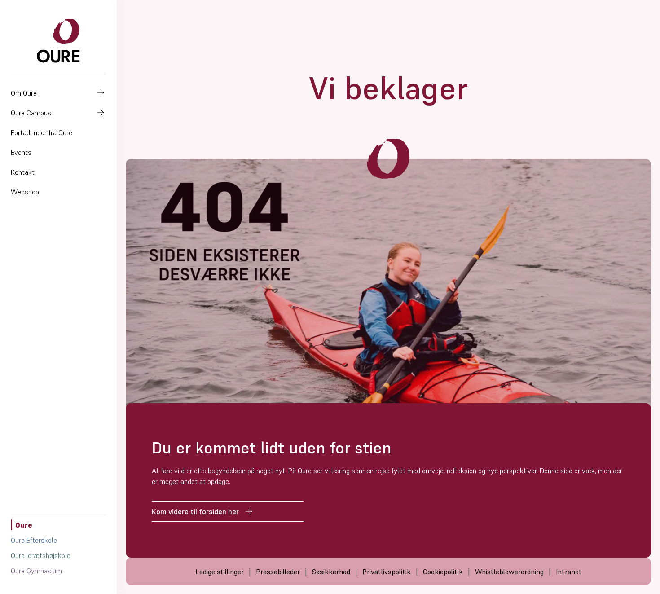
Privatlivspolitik (386, 571)
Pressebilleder (278, 571)
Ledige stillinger (219, 571)
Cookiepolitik (443, 571)
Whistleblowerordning (509, 571)
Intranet (569, 571)
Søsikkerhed (331, 571)
